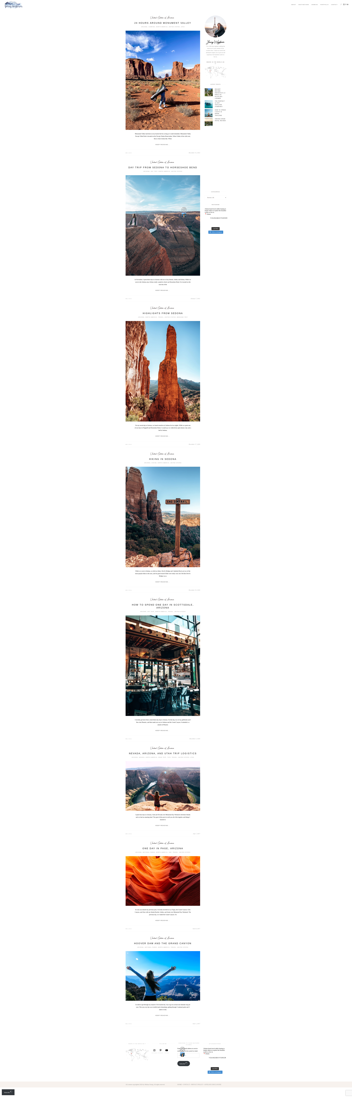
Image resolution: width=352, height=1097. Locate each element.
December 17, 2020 (194, 444)
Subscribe (182, 1064)
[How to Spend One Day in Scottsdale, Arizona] (163, 665)
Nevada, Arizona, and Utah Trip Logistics (163, 753)
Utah (183, 26)
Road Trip (162, 757)
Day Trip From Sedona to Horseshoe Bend (162, 167)
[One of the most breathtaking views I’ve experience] (207, 225)
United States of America (162, 17)
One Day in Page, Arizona (162, 848)
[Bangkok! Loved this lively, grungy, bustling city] (223, 225)
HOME (179, 1084)
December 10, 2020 (194, 590)
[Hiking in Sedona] (163, 517)
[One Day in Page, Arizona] (163, 881)
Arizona (144, 26)
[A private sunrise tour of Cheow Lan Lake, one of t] (213, 222)
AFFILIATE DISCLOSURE (212, 1084)
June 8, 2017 (196, 928)
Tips (169, 757)
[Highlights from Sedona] (163, 371)
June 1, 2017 (196, 1023)
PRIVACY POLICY (197, 1084)
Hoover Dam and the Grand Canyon (162, 943)
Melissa (129, 152)
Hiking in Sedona (163, 459)
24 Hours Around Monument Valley (162, 23)
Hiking (154, 462)
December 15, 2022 (194, 152)
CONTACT (186, 1084)
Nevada (142, 757)
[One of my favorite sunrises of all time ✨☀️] (213, 225)
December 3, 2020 (194, 738)
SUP (170, 852)
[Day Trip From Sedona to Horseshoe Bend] (163, 225)
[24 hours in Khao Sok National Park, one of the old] (218, 222)
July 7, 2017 (196, 833)
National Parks (149, 852)
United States (174, 26)
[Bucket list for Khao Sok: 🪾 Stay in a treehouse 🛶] (223, 222)
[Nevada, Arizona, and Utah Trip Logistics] (163, 786)
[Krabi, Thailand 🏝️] (207, 222)
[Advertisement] (216, 156)
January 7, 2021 (195, 298)
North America (162, 26)
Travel (161, 317)
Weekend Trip (182, 317)
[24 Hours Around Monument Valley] (163, 80)
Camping (152, 26)
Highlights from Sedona (163, 313)
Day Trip (154, 171)
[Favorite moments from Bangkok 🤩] (218, 225)
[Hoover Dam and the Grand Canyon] (163, 976)
